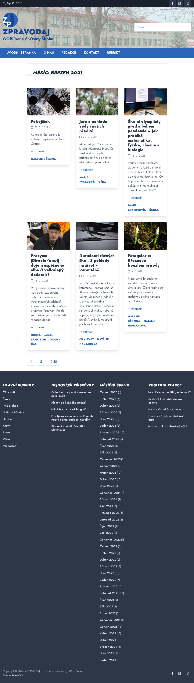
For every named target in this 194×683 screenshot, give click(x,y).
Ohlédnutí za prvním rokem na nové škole (71, 394)
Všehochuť (9, 446)
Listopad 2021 (109, 593)
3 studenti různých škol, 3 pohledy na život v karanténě (97, 263)
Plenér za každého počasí (68, 403)
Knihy (6, 426)
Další (53, 361)
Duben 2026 (108, 406)
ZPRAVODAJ (26, 31)
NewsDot (17, 675)
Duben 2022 (108, 560)
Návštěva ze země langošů (68, 409)
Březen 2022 (108, 566)
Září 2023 (106, 506)
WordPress (75, 671)
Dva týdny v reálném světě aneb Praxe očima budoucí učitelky (72, 418)
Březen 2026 (108, 412)
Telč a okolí (10, 406)
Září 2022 (106, 533)
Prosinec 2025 (109, 432)
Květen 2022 (108, 553)
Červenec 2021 (110, 620)
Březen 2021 (108, 647)
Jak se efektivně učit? (166, 418)
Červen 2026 (108, 392)
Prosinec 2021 (109, 586)
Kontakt (91, 52)
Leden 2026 (108, 426)
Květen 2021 (108, 633)
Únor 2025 (107, 486)
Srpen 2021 (107, 613)
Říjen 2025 (107, 446)
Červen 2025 (108, 466)
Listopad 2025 (109, 439)
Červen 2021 (108, 627)
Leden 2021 (108, 660)
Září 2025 (106, 452)
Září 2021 (106, 606)
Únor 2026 (107, 419)
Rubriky (113, 52)
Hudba (36, 335)
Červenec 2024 (110, 493)
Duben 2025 (108, 479)
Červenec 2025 (110, 459)
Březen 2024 (108, 499)
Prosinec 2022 (109, 513)
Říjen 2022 (107, 526)
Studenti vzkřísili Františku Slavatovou (68, 428)
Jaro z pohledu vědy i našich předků (93, 126)
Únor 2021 (107, 653)
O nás (49, 52)
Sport (6, 432)
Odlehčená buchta (170, 409)
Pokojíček (40, 121)
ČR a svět (86, 339)
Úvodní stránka (21, 52)
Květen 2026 (108, 399)
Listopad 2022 (109, 519)
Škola (154, 210)
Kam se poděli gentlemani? (173, 392)
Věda (102, 182)
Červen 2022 (108, 546)
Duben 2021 (108, 640)
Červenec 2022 (110, 539)
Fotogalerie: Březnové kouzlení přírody (144, 260)
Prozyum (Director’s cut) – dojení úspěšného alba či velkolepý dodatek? (47, 265)
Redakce (69, 52)
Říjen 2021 (107, 600)
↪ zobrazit (38, 151)
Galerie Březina (43, 159)
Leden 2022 (108, 580)
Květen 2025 (108, 473)
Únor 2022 (107, 573)
